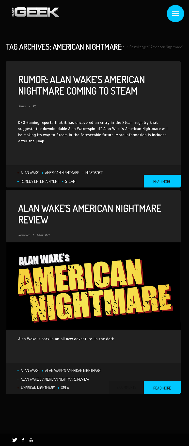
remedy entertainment (40, 181)
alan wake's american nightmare (73, 370)
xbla (65, 387)
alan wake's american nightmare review (55, 379)
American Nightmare (62, 172)
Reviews (23, 235)
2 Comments (126, 387)
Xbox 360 (42, 235)
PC (34, 106)
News (22, 106)
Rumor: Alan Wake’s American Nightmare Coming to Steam (81, 85)
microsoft (94, 172)
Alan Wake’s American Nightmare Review (89, 213)
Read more (162, 181)
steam (70, 181)
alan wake (30, 172)
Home (119, 46)
